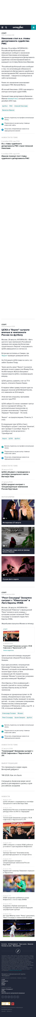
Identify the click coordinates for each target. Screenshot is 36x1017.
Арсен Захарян (20, 717)
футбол (4, 106)
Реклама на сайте (7, 946)
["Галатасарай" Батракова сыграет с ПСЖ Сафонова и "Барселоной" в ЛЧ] (11, 641)
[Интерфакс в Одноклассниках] (17, 997)
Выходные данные (7, 1009)
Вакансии (30, 944)
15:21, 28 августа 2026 (8, 594)
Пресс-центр (22, 944)
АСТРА (3, 985)
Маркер (3, 983)
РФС (10, 106)
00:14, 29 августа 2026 (8, 171)
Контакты (4, 944)
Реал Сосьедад (7, 717)
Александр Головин (9, 713)
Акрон (4, 438)
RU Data (4, 991)
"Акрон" (4, 356)
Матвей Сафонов (8, 253)
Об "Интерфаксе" (13, 944)
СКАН (3, 990)
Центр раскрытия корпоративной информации (13, 993)
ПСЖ (4, 249)
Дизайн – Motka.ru (7, 1011)
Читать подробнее (17, 648)
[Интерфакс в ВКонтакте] (11, 997)
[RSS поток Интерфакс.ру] (15, 997)
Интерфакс (18, 27)
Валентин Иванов (8, 110)
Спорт (4, 33)
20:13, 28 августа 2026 (8, 326)
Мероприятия (17, 946)
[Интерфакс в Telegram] (5, 997)
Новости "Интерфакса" (7, 989)
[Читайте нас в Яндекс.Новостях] (3, 997)
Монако (20, 713)
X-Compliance (5, 981)
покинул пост (13, 99)
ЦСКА (11, 438)
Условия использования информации (12, 1007)
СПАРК (3, 979)
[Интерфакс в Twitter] (9, 997)
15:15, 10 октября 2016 (8, 35)
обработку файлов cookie (15, 970)
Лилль (10, 249)
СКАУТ (3, 982)
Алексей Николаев (20, 106)
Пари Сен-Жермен (20, 249)
